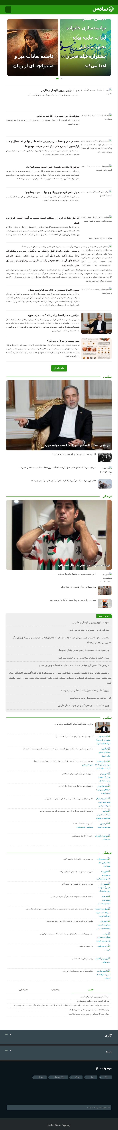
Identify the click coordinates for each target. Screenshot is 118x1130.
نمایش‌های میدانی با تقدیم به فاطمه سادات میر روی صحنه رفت (69, 921)
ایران (92, 1077)
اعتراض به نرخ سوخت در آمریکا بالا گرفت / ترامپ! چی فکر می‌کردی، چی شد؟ (63, 481)
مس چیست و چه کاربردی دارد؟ (63, 341)
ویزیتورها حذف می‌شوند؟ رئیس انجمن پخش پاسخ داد (52, 167)
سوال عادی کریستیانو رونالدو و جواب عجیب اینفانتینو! (52, 192)
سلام (77, 1077)
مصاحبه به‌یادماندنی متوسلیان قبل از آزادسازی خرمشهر (73, 600)
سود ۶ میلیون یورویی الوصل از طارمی (60, 90)
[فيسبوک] (6, 2)
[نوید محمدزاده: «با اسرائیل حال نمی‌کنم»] (59, 535)
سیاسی (107, 376)
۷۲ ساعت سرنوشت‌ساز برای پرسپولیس (90, 698)
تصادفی (23, 989)
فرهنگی (107, 496)
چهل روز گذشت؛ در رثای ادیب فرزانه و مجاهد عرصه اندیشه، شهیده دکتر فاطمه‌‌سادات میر (59, 909)
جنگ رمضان (59, 1077)
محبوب (55, 989)
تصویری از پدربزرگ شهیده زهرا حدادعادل (78, 587)
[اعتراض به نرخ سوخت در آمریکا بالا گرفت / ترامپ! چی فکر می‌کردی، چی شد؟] (105, 484)
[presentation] (9, 42)
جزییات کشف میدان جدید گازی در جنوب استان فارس (83, 705)
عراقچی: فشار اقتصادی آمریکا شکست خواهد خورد (53, 315)
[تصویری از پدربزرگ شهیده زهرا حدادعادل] (105, 590)
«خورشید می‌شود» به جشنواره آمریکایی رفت (77, 574)
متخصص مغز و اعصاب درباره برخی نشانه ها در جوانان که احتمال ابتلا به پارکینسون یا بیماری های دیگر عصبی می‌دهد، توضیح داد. (61, 1005)
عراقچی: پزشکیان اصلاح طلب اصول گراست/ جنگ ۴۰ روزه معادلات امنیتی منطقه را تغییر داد (58, 467)
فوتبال (40, 1077)
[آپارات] (14, 2)
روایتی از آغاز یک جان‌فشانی (82, 836)
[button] (56, 78)
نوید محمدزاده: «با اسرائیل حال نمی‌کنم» (83, 565)
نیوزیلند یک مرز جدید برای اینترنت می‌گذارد (58, 116)
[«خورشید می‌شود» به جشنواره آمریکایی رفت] (105, 577)
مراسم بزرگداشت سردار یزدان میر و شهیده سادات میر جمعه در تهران (66, 811)
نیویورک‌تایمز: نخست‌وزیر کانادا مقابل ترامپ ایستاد (53, 290)
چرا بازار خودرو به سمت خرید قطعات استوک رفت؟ (87, 56)
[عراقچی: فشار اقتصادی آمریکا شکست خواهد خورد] (59, 415)
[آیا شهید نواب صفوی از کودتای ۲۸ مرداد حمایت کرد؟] (105, 457)
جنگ (106, 1077)
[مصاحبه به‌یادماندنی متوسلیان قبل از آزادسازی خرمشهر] (105, 603)
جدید (91, 989)
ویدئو (109, 1051)
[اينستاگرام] (10, 2)
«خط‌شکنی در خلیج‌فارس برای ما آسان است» (76, 786)
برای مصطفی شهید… (85, 946)
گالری (108, 1035)
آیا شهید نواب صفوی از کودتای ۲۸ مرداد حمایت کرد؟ (74, 454)
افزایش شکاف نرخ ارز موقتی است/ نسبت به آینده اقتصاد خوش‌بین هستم (74, 665)
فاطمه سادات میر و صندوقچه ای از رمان (78, 971)
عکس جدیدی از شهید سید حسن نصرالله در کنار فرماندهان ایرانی (69, 799)
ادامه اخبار (59, 368)
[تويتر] (14, 1097)
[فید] (19, 2)
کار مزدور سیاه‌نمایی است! (83, 823)
